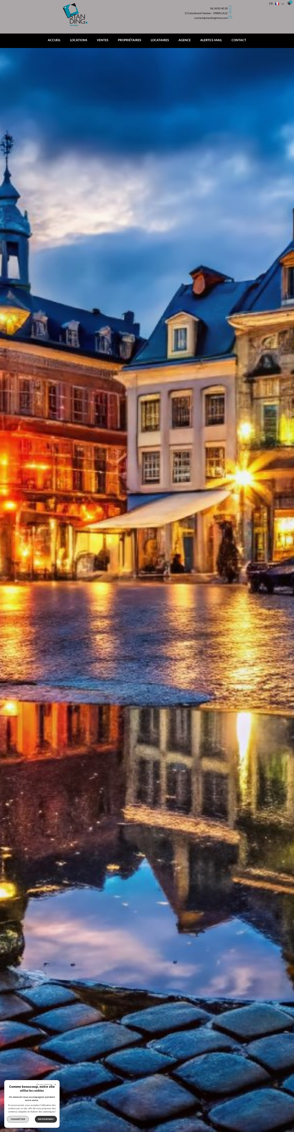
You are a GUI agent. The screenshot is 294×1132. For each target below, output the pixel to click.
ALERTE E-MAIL (211, 40)
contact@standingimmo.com (211, 17)
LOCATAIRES (160, 40)
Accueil (54, 40)
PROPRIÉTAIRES (129, 40)
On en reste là (44, 1084)
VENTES (102, 40)
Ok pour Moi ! (46, 1119)
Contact (239, 40)
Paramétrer (18, 1119)
